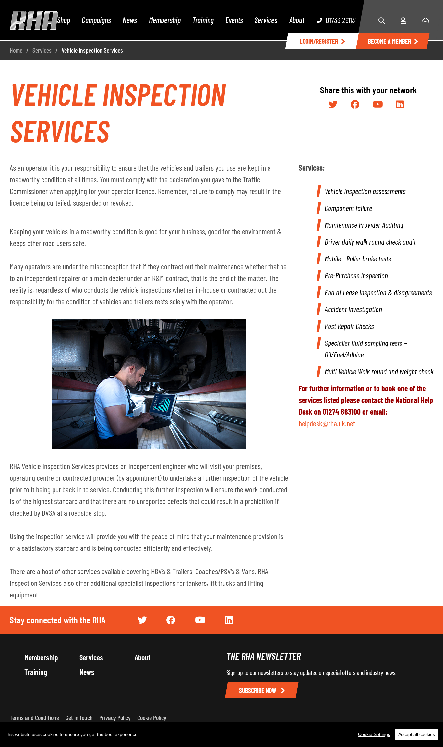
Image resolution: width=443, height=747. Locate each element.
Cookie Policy (151, 717)
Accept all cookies (416, 734)
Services (266, 20)
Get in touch (79, 717)
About (296, 20)
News (130, 20)
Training (203, 20)
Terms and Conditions (34, 717)
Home (16, 50)
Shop (63, 20)
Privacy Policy (115, 717)
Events (234, 20)
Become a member (389, 41)
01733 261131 (341, 20)
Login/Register (319, 41)
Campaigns (96, 20)
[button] (382, 20)
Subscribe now (258, 690)
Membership (165, 20)
